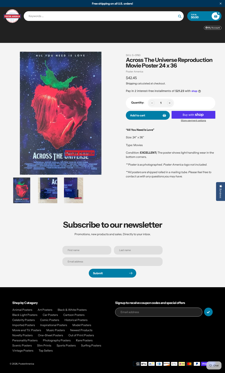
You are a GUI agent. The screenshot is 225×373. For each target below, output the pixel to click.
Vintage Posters (22, 350)
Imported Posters (23, 325)
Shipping (131, 83)
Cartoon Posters (74, 315)
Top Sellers (46, 350)
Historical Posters (76, 320)
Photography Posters (57, 340)
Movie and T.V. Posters (26, 330)
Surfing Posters (91, 345)
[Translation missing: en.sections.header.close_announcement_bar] (220, 3)
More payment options (193, 120)
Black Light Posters (24, 315)
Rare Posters (84, 340)
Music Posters (55, 330)
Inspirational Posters (53, 325)
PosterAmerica (26, 363)
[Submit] (208, 312)
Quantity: (137, 102)
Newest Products (81, 330)
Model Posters (81, 325)
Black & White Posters (72, 309)
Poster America (134, 71)
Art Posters (45, 309)
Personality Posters (25, 340)
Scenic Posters (22, 345)
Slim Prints (44, 345)
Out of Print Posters (81, 335)
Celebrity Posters (23, 320)
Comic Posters (49, 320)
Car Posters (50, 315)
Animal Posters (22, 309)
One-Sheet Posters (50, 335)
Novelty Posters (22, 335)
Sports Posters (66, 345)
